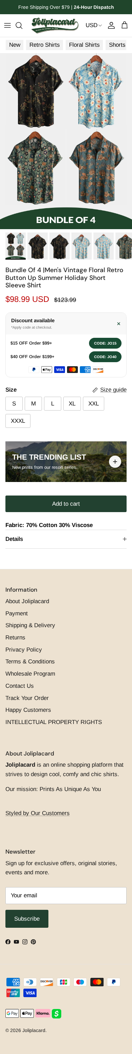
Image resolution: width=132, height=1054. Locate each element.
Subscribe (66, 568)
